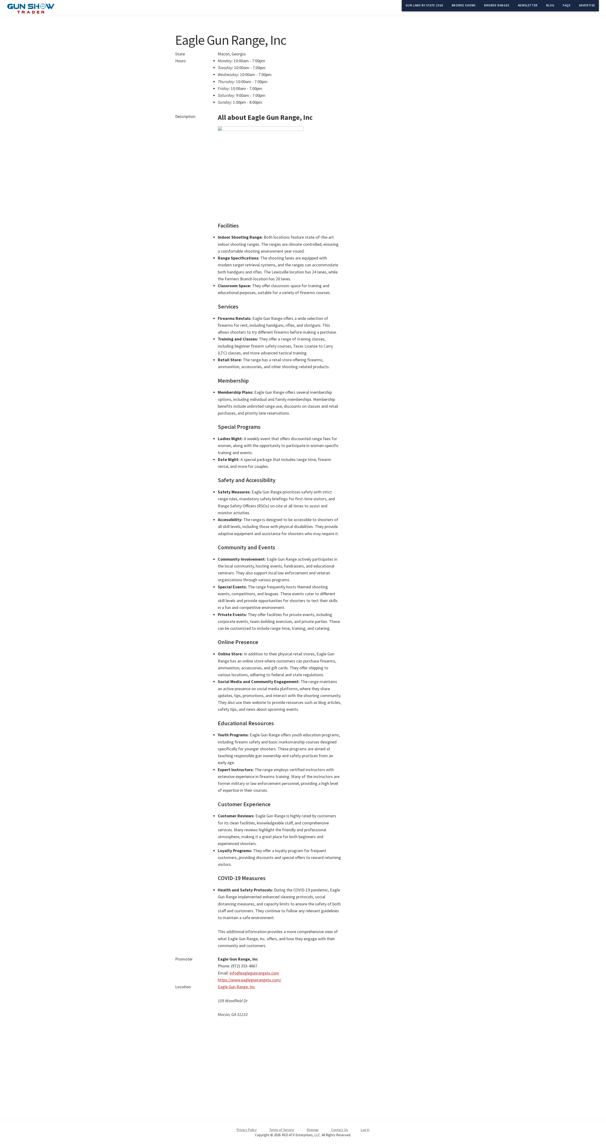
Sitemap (313, 1129)
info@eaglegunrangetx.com (254, 973)
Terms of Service (281, 1129)
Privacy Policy (246, 1129)
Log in (365, 1129)
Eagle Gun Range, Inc (236, 986)
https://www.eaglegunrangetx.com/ (249, 980)
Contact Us (339, 1129)
